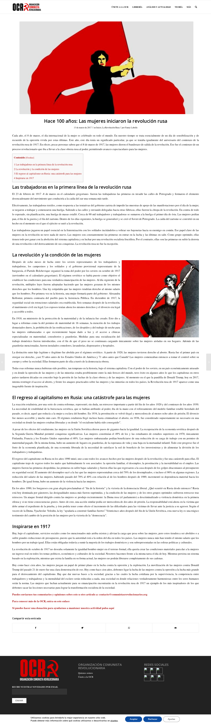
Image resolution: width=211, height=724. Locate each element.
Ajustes (171, 719)
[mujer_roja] (106, 67)
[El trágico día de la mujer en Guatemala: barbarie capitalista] (208, 362)
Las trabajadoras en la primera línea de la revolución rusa (43, 164)
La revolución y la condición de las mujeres (36, 169)
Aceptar (133, 719)
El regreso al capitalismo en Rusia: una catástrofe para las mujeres (48, 173)
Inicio (98, 127)
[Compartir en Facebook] (35, 627)
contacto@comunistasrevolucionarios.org (123, 594)
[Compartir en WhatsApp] (129, 627)
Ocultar (29, 157)
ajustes (114, 720)
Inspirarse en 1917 (24, 178)
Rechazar (152, 719)
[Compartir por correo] (175, 627)
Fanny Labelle (131, 127)
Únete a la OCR (85, 676)
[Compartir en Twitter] (82, 627)
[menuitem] (120, 7)
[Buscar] (196, 7)
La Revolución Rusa (111, 127)
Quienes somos (85, 672)
